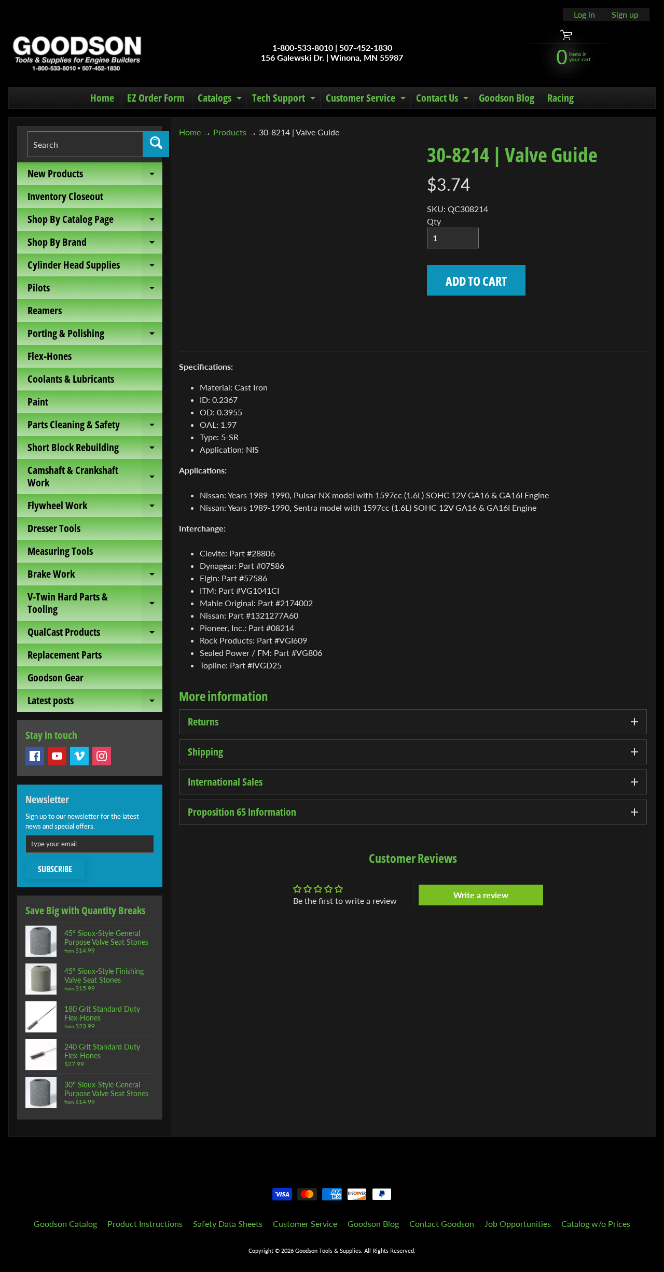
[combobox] (85, 144)
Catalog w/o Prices (595, 1223)
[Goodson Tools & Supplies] (77, 52)
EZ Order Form (156, 98)
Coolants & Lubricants (70, 379)
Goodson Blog (506, 98)
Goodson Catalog (65, 1223)
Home (102, 98)
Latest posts (94, 702)
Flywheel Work (94, 507)
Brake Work (94, 576)
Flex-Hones (49, 356)
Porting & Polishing (94, 335)
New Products (94, 175)
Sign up (625, 14)
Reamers (44, 310)
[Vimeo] (79, 756)
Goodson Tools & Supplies (328, 1250)
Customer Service (367, 99)
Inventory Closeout (65, 196)
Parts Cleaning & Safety (94, 426)
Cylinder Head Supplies (94, 267)
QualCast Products (94, 634)
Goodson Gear (55, 677)
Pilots (94, 290)
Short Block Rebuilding (94, 449)
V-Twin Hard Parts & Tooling (94, 604)
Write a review (480, 895)
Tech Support (285, 99)
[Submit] (156, 144)
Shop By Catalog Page (94, 221)
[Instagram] (101, 756)
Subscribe (55, 869)
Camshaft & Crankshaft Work (94, 477)
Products (229, 132)
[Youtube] (57, 756)
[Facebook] (34, 756)
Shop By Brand (94, 244)
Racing (560, 98)
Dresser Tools (53, 528)
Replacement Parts (64, 655)
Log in (584, 14)
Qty (434, 221)
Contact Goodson (441, 1223)
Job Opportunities (518, 1223)
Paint (37, 402)
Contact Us (443, 99)
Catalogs (221, 99)
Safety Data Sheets (227, 1223)
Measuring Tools (60, 551)
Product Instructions (145, 1223)
